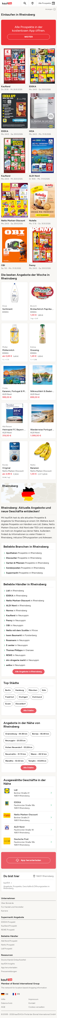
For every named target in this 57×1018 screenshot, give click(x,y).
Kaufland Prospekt (9, 926)
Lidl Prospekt (6, 948)
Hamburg (19, 690)
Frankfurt (9, 697)
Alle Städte (28, 710)
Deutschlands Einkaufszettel (13, 960)
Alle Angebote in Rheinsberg (28, 671)
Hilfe (3, 999)
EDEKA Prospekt (8, 922)
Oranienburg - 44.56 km (16, 734)
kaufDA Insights (8, 964)
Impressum (33, 999)
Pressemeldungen (9, 971)
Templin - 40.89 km (37, 761)
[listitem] (14, 69)
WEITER (28, 36)
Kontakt (31, 1003)
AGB (3, 1007)
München (33, 690)
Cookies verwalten (36, 1007)
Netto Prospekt (7, 945)
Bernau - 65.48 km (40, 734)
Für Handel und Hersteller (12, 907)
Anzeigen (49, 9)
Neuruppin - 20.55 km (15, 740)
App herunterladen (9, 967)
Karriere (4, 911)
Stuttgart (23, 697)
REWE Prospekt (8, 930)
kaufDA (6, 883)
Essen (8, 704)
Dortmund (37, 697)
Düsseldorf (20, 704)
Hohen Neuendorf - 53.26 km (18, 747)
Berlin (8, 690)
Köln (44, 690)
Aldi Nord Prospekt (9, 941)
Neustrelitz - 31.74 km (15, 754)
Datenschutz (6, 1003)
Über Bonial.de (7, 903)
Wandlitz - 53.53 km (14, 761)
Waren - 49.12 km (39, 754)
